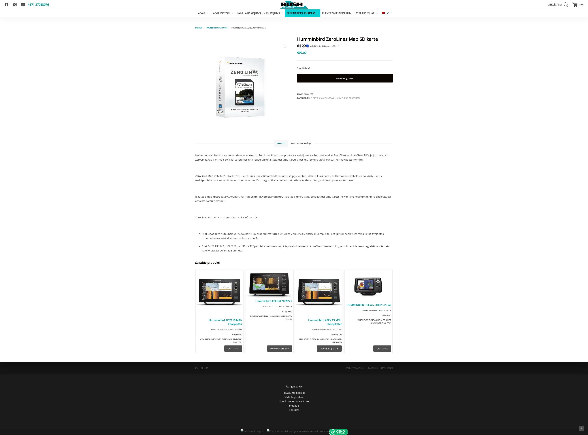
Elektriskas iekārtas (322, 98)
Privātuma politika (294, 392)
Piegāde (294, 405)
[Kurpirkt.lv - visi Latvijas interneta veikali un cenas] (298, 432)
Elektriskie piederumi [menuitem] (337, 13)
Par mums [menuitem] (372, 368)
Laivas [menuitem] (201, 13)
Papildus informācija (301, 143)
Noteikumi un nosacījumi (294, 401)
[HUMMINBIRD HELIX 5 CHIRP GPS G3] (368, 286)
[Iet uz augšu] (581, 428)
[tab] (281, 143)
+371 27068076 (38, 4)
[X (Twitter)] (15, 4)
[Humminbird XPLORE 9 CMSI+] (269, 284)
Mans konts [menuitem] (387, 368)
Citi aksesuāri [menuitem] (365, 13)
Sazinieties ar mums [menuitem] (355, 368)
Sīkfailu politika (294, 397)
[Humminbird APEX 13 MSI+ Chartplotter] (319, 294)
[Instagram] (23, 4)
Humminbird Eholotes (281, 316)
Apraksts (281, 143)
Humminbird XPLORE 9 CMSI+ (273, 301)
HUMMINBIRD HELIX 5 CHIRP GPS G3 (369, 305)
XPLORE (288, 319)
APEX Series (205, 339)
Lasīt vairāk (233, 348)
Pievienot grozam (345, 78)
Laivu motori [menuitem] (221, 13)
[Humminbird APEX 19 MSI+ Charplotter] (219, 294)
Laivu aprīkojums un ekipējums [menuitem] (258, 13)
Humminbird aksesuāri (347, 98)
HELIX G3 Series (384, 320)
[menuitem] (386, 13)
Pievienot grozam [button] (279, 348)
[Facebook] (6, 4)
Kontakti (294, 410)
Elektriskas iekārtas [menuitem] (300, 13)
